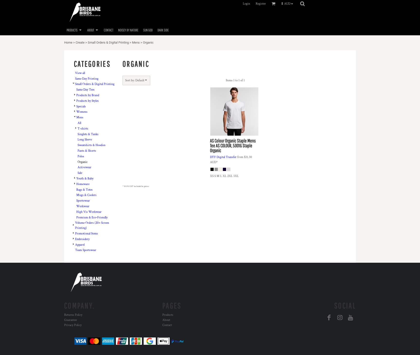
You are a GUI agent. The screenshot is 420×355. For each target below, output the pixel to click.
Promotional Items (86, 234)
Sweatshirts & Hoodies (91, 145)
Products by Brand (87, 95)
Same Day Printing (86, 79)
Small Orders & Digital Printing (108, 42)
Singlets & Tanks (88, 134)
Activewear (84, 167)
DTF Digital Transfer (223, 157)
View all (80, 73)
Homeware (82, 184)
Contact (167, 325)
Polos (81, 156)
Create (80, 42)
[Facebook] (329, 317)
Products (167, 315)
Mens (136, 42)
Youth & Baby (85, 179)
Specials (81, 106)
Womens (82, 112)
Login (246, 4)
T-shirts (83, 129)
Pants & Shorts (87, 151)
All (79, 123)
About (166, 320)
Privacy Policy (73, 325)
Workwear (82, 206)
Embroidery (82, 239)
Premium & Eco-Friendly (92, 217)
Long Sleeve (85, 140)
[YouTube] (350, 317)
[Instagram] (340, 317)
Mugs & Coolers (86, 195)
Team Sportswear (85, 250)
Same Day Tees (85, 90)
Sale (80, 173)
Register (261, 4)
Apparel (80, 245)
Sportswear (83, 201)
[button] (288, 3)
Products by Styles (87, 101)
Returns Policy (73, 315)
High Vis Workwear (89, 212)
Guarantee (70, 320)
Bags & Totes (84, 190)
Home (68, 42)
